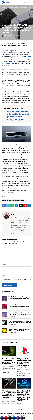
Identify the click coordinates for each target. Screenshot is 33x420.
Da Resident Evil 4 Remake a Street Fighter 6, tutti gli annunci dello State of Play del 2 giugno (18, 114)
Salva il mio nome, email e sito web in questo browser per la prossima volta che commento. (17, 280)
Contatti (10, 413)
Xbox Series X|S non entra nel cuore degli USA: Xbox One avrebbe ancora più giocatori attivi (24, 396)
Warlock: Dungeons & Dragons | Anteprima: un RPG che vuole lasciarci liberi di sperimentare (19, 298)
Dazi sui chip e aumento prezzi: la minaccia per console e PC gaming (19, 321)
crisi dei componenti (9, 51)
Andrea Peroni (8, 35)
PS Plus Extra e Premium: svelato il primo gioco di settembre (19, 329)
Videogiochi (10, 7)
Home (3, 7)
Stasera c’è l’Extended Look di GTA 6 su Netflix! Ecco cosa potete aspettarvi (19, 314)
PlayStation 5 (6, 200)
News (16, 7)
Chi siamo (3, 413)
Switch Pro (10, 63)
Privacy (23, 413)
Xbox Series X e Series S (17, 200)
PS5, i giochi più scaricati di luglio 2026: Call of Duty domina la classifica (9, 394)
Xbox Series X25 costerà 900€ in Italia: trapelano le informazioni (8, 361)
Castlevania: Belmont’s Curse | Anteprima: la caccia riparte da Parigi (18, 306)
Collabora (17, 413)
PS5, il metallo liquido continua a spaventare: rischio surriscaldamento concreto (24, 363)
